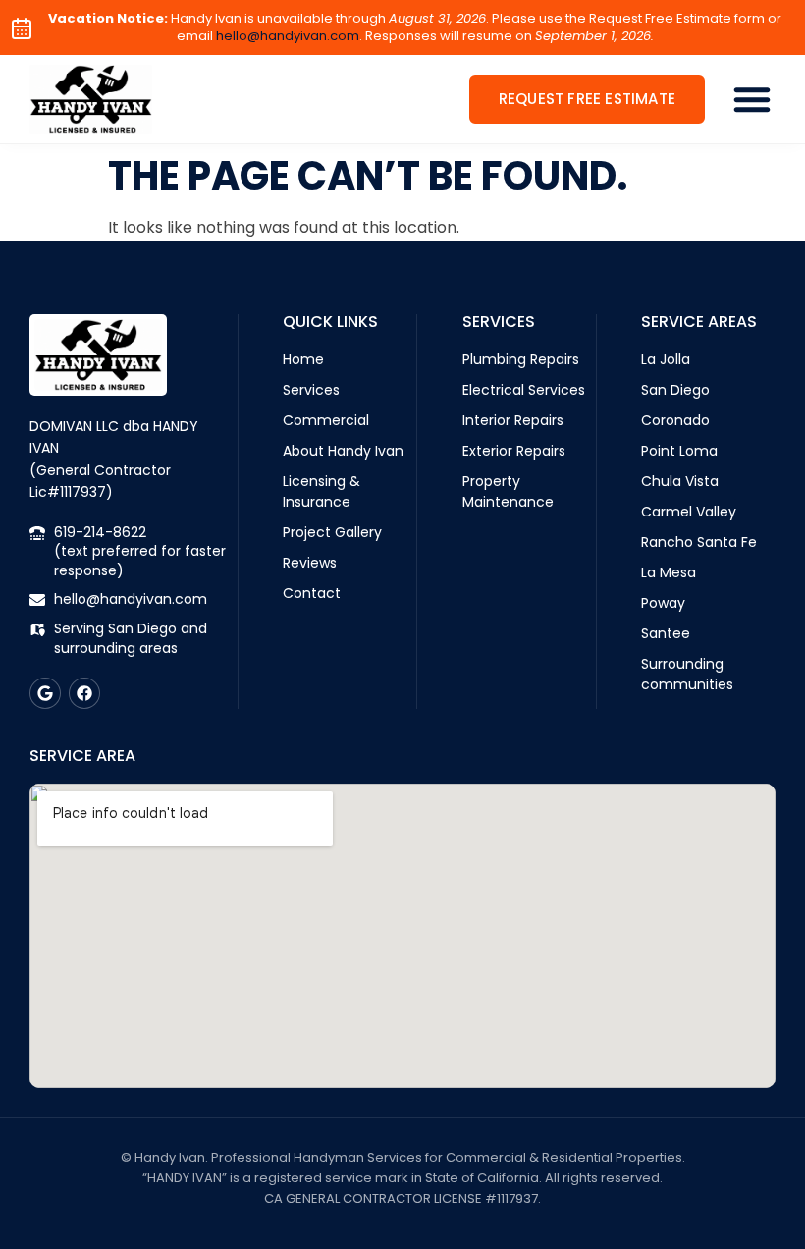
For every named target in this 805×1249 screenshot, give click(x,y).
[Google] (45, 693)
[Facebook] (84, 693)
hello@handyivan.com (287, 36)
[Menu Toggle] (752, 99)
